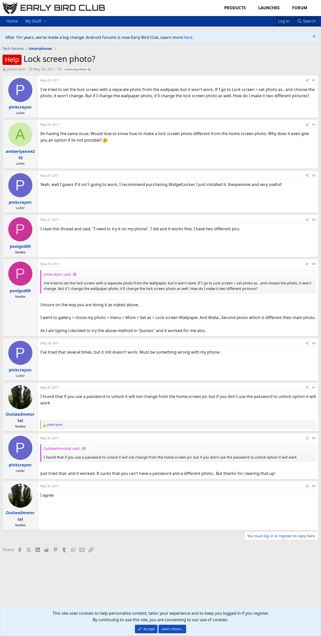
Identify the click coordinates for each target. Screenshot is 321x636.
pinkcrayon (16, 69)
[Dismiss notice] (313, 37)
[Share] (307, 80)
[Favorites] (273, 18)
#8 (314, 438)
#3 (314, 175)
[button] (45, 21)
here (188, 37)
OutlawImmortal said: (62, 448)
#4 (314, 220)
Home (12, 21)
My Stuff (33, 21)
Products (235, 8)
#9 (314, 486)
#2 (314, 125)
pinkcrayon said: (57, 274)
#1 (314, 80)
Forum (299, 8)
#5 (314, 264)
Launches (269, 8)
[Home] (267, 18)
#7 (314, 387)
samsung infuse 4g (77, 69)
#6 (314, 343)
